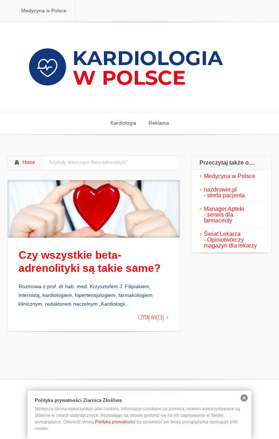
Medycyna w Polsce (229, 176)
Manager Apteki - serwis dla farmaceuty (224, 214)
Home (29, 162)
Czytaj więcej (151, 317)
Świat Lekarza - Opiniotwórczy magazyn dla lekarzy (230, 240)
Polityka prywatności (115, 421)
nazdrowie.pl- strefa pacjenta (224, 192)
